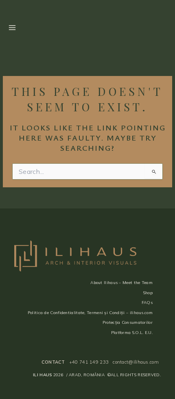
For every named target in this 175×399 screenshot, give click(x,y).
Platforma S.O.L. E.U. (132, 332)
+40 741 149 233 (89, 362)
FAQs (147, 302)
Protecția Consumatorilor (128, 322)
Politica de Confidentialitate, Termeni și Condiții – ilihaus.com (90, 312)
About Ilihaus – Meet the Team (121, 282)
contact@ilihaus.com (136, 362)
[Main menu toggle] (12, 27)
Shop (148, 292)
